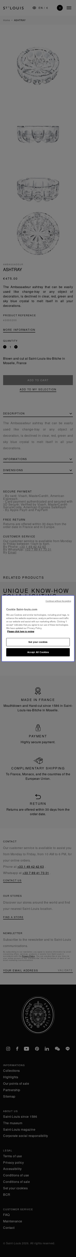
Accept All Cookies (38, 652)
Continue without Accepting (58, 600)
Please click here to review (20, 631)
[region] (38, 628)
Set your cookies (38, 642)
